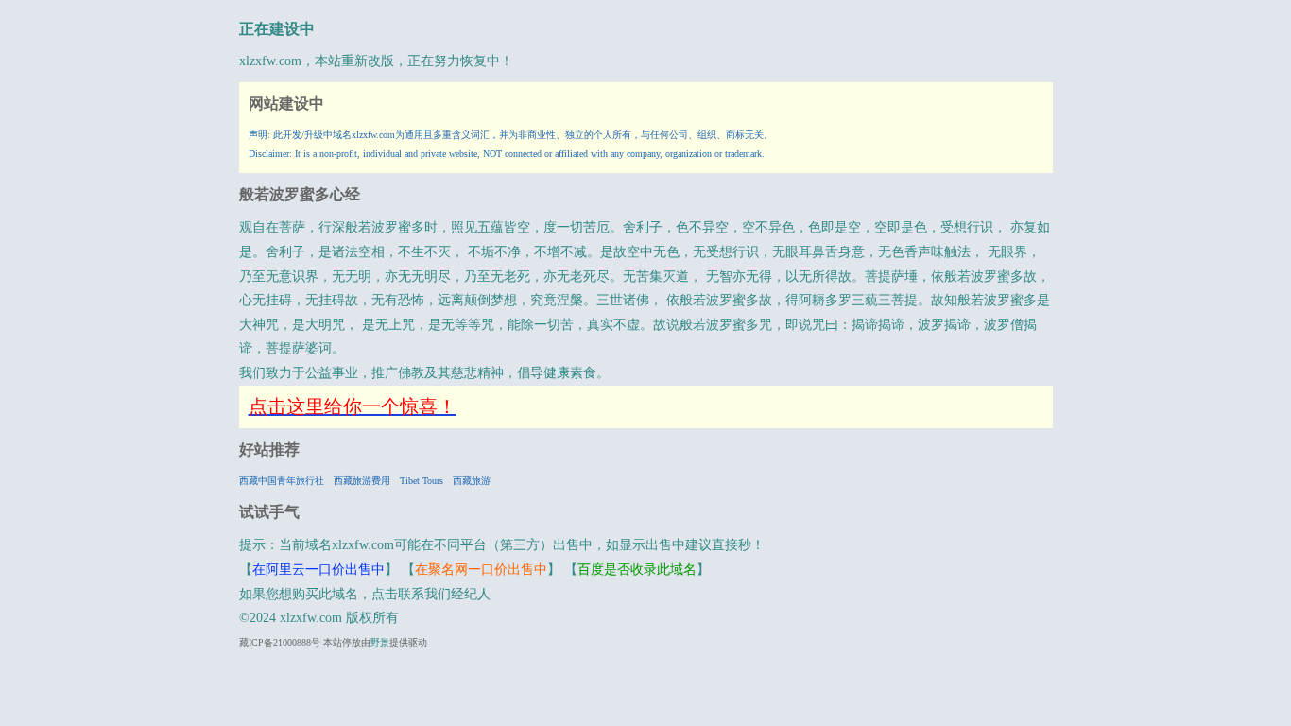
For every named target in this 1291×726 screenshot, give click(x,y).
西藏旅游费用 (362, 480)
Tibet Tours (421, 480)
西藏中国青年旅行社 (281, 480)
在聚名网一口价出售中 (481, 569)
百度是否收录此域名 (637, 569)
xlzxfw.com (270, 61)
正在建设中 (277, 29)
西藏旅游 (472, 480)
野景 (379, 642)
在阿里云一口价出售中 (318, 569)
